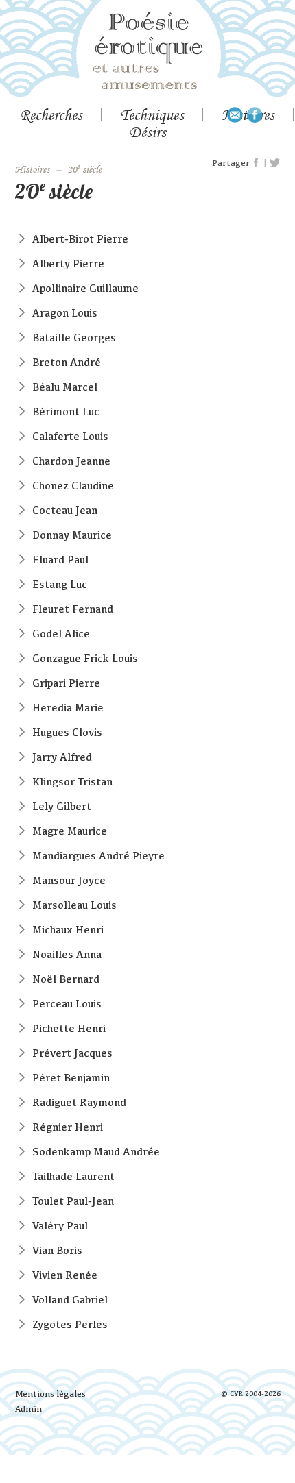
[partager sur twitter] (275, 163)
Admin (28, 1409)
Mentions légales (50, 1393)
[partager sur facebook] (256, 163)
